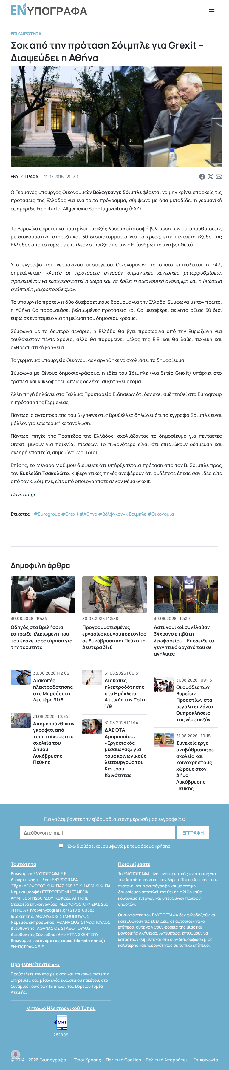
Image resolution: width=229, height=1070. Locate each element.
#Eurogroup (47, 514)
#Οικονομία (160, 514)
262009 (60, 1034)
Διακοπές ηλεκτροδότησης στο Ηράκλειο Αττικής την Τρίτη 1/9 (126, 693)
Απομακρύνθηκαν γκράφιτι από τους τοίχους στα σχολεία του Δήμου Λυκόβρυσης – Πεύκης (54, 743)
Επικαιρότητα (26, 33)
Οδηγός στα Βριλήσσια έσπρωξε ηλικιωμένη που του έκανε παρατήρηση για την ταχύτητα (41, 637)
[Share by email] (219, 176)
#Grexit (69, 514)
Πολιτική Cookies (123, 1060)
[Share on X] (210, 176)
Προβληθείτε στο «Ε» (35, 964)
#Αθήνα (88, 514)
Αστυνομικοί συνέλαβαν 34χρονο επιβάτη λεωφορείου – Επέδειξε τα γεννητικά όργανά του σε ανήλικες (184, 640)
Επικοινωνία (205, 1060)
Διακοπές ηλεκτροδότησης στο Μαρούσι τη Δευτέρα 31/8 (53, 690)
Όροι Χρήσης (87, 1060)
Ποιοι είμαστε (134, 864)
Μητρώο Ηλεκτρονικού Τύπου (61, 1008)
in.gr (30, 494)
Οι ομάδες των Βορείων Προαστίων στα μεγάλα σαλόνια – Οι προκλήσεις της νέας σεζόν (196, 703)
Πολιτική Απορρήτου (167, 1060)
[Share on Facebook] (202, 176)
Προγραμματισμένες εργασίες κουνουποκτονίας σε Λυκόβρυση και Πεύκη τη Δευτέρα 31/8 (114, 637)
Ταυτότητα (23, 864)
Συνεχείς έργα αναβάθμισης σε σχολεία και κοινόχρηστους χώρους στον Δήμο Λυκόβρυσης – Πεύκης (195, 765)
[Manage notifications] (15, 1054)
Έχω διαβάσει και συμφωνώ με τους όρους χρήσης (118, 846)
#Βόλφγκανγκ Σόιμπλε (122, 514)
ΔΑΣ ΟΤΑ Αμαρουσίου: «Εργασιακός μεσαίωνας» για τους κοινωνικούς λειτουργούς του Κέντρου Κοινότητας (125, 752)
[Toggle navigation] (211, 9)
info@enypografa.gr (48, 910)
